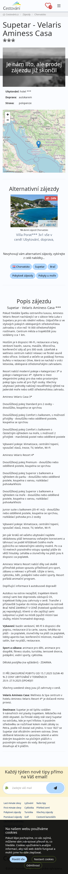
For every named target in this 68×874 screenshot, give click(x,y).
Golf (26, 817)
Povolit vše (18, 859)
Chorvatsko (22, 266)
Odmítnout (33, 865)
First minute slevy (12, 807)
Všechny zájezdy (44, 812)
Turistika (28, 812)
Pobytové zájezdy (22, 275)
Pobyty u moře (47, 275)
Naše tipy (41, 803)
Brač (52, 266)
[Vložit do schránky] (14, 223)
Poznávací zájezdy (13, 817)
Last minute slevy (12, 803)
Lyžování (28, 803)
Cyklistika (29, 807)
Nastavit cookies (44, 859)
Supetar (40, 266)
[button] (38, 144)
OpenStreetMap (10, 171)
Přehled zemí (43, 807)
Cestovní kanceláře (46, 817)
